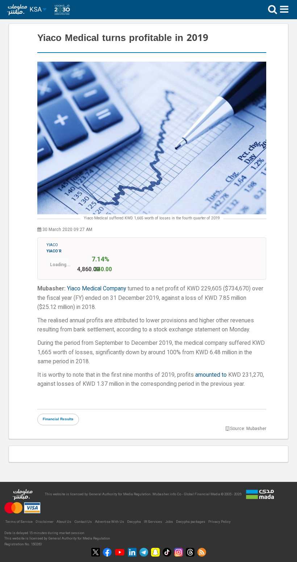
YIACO (54, 248)
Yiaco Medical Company (96, 288)
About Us (64, 522)
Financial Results (58, 419)
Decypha (134, 522)
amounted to (211, 374)
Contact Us (83, 522)
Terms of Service (19, 522)
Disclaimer (44, 522)
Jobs (169, 522)
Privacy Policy (219, 522)
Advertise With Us (109, 522)
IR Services (153, 522)
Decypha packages (190, 522)
